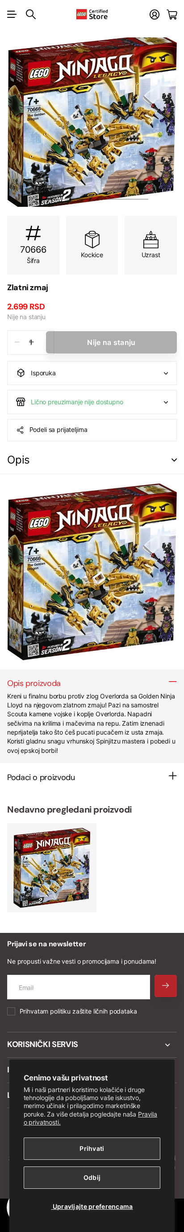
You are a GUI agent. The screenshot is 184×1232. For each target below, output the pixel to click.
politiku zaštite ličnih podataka (93, 1011)
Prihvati (91, 1148)
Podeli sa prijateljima (58, 429)
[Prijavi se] (154, 14)
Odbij (92, 1177)
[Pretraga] (31, 14)
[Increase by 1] (31, 342)
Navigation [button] (12, 14)
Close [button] (92, 1045)
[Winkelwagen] (172, 14)
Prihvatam (78, 1011)
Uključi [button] (174, 460)
